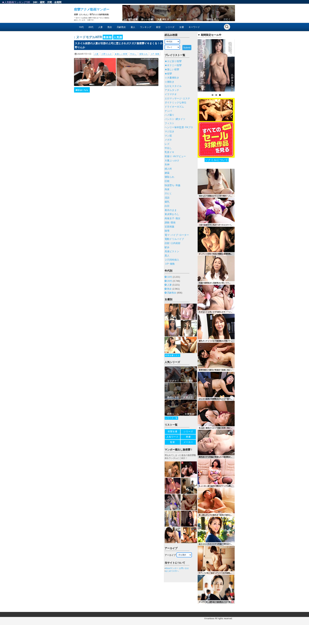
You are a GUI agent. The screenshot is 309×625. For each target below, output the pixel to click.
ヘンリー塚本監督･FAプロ (179, 127)
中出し (133, 53)
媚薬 (167, 173)
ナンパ (168, 111)
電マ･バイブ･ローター (177, 235)
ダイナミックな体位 (175, 102)
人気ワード (172, 436)
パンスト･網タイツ (175, 119)
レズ (167, 144)
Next (240, 64)
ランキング (145, 27)
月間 (49, 2)
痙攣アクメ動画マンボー (91, 9)
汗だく (168, 193)
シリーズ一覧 (171, 418)
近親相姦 (169, 226)
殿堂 (158, 27)
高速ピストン (172, 251)
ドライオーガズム (174, 106)
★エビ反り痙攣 (173, 61)
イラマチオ (171, 94)
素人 (133, 27)
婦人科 (168, 168)
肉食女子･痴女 (172, 218)
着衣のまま (171, 210)
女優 (181, 27)
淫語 (167, 197)
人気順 (118, 37)
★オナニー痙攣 (173, 65)
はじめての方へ (172, 571)
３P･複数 (155, 53)
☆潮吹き (169, 82)
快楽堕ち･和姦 (172, 185)
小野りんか (106, 53)
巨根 (167, 181)
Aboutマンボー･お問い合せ (177, 568)
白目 (167, 206)
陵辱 (167, 230)
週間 (42, 2)
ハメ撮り (169, 115)
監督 (172, 442)
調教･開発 (170, 222)
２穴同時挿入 (172, 260)
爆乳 (167, 201)
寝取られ (143, 53)
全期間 (57, 2)
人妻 (100, 27)
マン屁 (168, 135)
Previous (192, 64)
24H (35, 2)
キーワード (194, 27)
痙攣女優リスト (172, 355)
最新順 (107, 37)
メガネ (168, 139)
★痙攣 (168, 73)
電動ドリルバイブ (174, 239)
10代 (81, 27)
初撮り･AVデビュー (175, 156)
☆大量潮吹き (172, 77)
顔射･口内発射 (172, 243)
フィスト (169, 123)
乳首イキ (169, 152)
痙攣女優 (172, 431)
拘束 (167, 189)
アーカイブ (170, 555)
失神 (167, 164)
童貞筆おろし (172, 214)
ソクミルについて (216, 159)
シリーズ (169, 27)
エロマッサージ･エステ (177, 98)
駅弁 (167, 247)
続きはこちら (82, 89)
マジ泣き (169, 131)
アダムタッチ (172, 90)
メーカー (188, 442)
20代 (91, 27)
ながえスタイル (173, 86)
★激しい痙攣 (121, 53)
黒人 (167, 255)
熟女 (110, 27)
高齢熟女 (121, 27)
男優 (188, 436)
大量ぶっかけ (172, 160)
